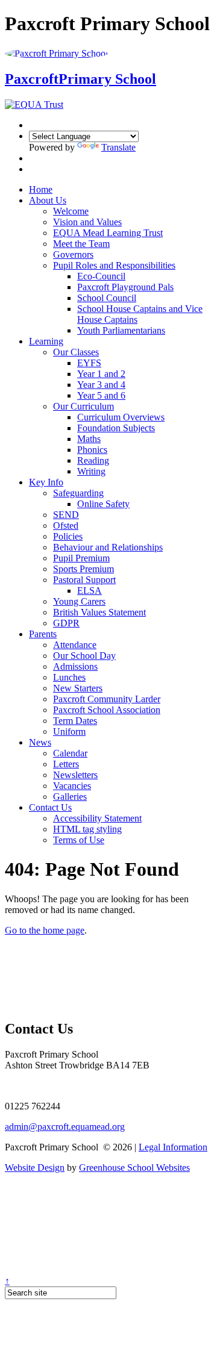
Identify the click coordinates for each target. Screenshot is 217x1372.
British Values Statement (99, 612)
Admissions (75, 666)
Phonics (92, 449)
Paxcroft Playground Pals (125, 287)
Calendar (70, 753)
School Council (106, 298)
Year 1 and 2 (101, 374)
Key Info (46, 482)
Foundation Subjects (116, 428)
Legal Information (173, 1147)
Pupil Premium (81, 558)
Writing (91, 471)
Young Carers (79, 601)
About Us (47, 200)
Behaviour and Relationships (108, 547)
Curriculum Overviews (121, 417)
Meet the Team (81, 244)
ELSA (89, 590)
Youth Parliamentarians (121, 330)
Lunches (69, 677)
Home (40, 189)
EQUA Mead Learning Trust (108, 233)
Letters (66, 764)
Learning (46, 341)
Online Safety (103, 504)
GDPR (66, 623)
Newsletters (75, 775)
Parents (43, 634)
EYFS (89, 363)
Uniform (69, 731)
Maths (89, 439)
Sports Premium (83, 569)
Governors (73, 254)
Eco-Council (101, 276)
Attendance (74, 645)
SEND (66, 515)
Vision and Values (87, 222)
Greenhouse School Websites (134, 1167)
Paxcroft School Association (106, 710)
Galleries (70, 796)
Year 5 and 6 (101, 395)
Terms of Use (78, 840)
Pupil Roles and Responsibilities (114, 265)
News (40, 742)
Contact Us (50, 807)
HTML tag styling (87, 829)
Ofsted (65, 525)
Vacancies (72, 786)
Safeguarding (78, 493)
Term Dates (75, 721)
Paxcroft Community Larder (106, 699)
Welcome (71, 211)
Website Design (34, 1167)
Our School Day (84, 655)
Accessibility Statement (97, 818)
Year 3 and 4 (101, 384)
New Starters (77, 688)
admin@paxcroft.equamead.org (65, 1126)
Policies (68, 536)
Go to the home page (44, 930)
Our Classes (76, 352)
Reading (93, 460)
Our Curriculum (83, 406)
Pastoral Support (84, 580)
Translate (118, 147)
